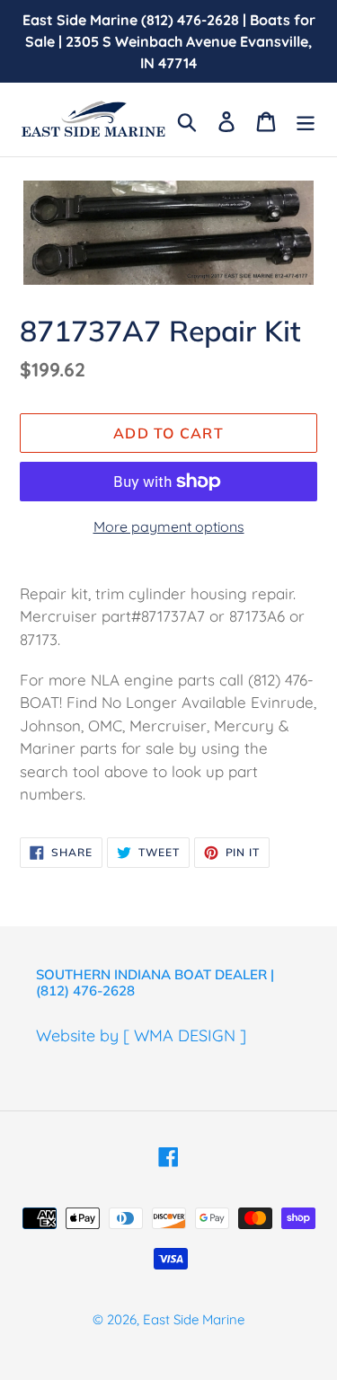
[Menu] (305, 120)
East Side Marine (193, 1319)
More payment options (168, 526)
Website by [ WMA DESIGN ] (141, 1035)
